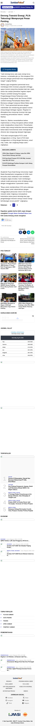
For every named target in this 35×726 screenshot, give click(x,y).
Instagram (10, 700)
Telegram (26, 703)
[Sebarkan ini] (20, 232)
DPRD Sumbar (7, 624)
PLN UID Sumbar (6, 225)
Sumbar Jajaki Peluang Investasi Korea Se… (19, 669)
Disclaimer (9, 684)
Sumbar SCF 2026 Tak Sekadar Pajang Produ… (19, 546)
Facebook (10, 697)
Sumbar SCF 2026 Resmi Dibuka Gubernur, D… (20, 554)
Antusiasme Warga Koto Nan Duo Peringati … (20, 662)
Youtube (26, 700)
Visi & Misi (26, 684)
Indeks (26, 691)
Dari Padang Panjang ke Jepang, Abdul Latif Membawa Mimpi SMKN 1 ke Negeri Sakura (20, 488)
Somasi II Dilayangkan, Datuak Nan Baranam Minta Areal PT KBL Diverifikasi (19, 480)
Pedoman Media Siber (26, 681)
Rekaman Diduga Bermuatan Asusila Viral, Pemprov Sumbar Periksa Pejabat (20, 509)
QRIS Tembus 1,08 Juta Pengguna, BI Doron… (15, 540)
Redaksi (8, 681)
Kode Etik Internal (25, 686)
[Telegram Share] (28, 232)
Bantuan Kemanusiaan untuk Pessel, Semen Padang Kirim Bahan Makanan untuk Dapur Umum (27, 240)
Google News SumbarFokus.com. (20, 213)
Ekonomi (3, 539)
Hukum (10, 476)
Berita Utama (12, 492)
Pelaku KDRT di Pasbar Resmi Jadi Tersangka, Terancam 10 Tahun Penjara (20, 502)
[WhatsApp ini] (32, 232)
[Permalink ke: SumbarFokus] (2, 24)
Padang (5, 621)
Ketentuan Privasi (9, 691)
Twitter (26, 697)
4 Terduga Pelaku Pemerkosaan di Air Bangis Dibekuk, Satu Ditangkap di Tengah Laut (20, 495)
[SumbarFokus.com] (17, 2)
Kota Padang (7, 617)
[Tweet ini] (24, 232)
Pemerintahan (4, 655)
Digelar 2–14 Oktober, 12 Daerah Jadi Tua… (14, 657)
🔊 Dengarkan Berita (9, 69)
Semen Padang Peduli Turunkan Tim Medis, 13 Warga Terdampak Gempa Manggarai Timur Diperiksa (26, 287)
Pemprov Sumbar (9, 627)
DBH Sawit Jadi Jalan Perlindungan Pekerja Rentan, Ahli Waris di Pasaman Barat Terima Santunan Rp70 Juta (25, 267)
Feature (10, 484)
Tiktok (10, 703)
